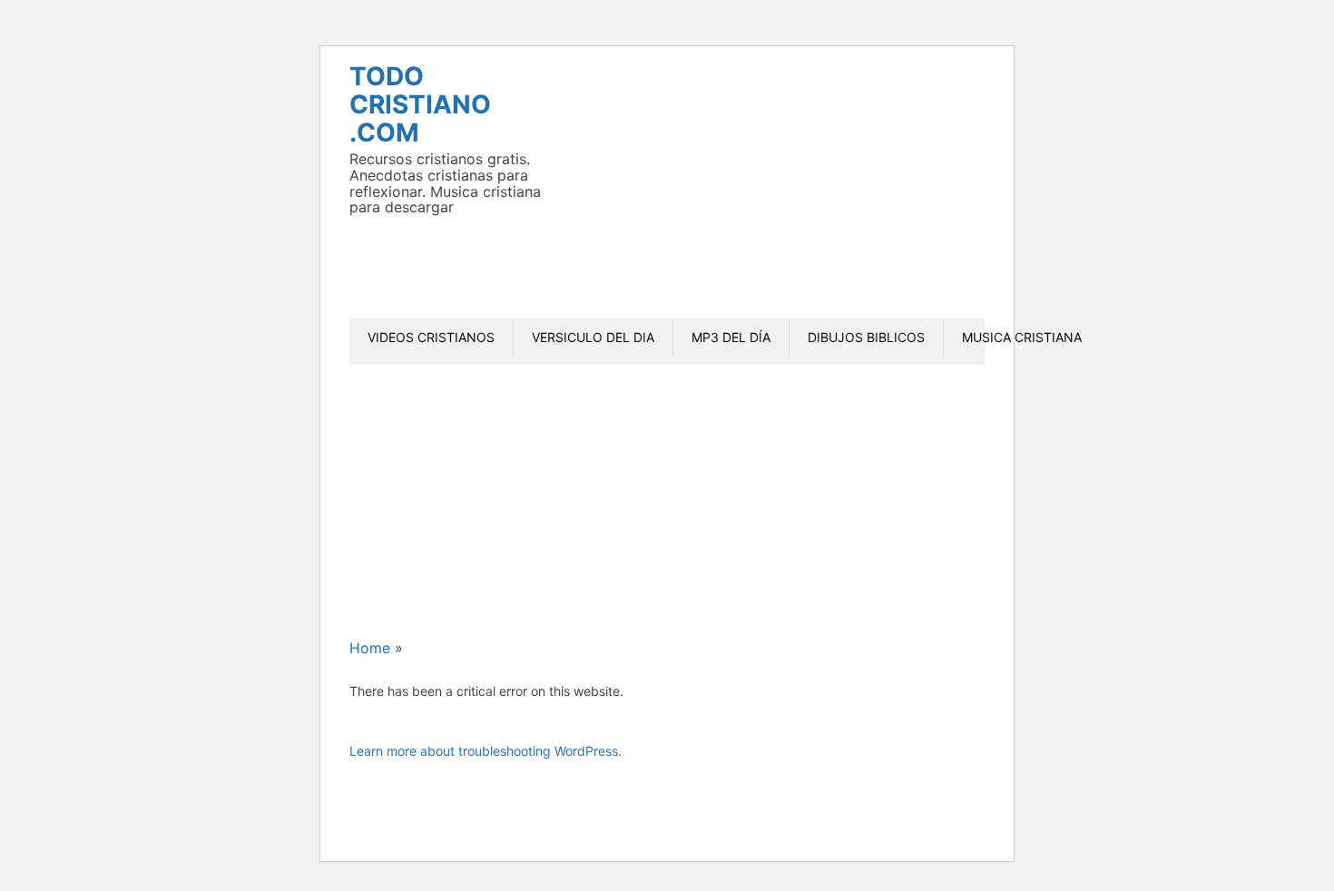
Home (369, 648)
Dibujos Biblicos (866, 337)
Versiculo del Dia (593, 337)
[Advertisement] (894, 190)
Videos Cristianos (431, 337)
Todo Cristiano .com (420, 104)
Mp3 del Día (731, 337)
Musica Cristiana (1022, 337)
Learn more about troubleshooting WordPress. (485, 751)
